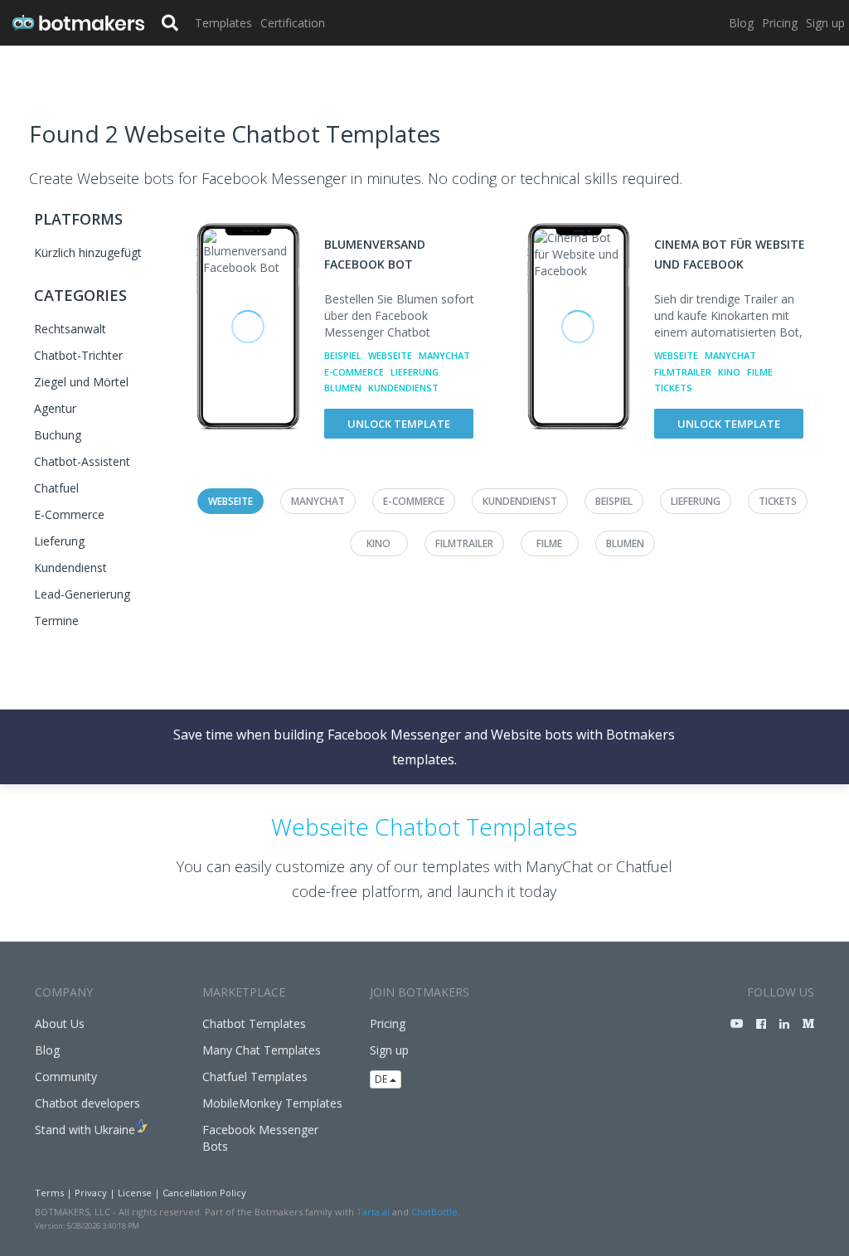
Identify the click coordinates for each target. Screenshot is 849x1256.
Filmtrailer (682, 372)
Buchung (57, 435)
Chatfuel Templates (255, 1076)
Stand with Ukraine (85, 1129)
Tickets (673, 387)
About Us (60, 1023)
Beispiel (342, 355)
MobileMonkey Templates (272, 1103)
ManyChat (444, 355)
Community (66, 1076)
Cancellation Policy (204, 1192)
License (135, 1192)
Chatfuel (56, 488)
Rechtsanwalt (70, 329)
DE (382, 1079)
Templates (223, 23)
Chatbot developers (87, 1103)
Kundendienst (70, 567)
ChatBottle (434, 1211)
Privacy (91, 1192)
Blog (741, 23)
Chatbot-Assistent (82, 461)
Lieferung (59, 541)
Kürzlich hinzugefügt (88, 252)
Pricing (780, 23)
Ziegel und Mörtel (81, 382)
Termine (56, 620)
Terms (49, 1192)
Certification (292, 23)
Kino (729, 372)
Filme (760, 372)
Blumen (342, 387)
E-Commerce (69, 514)
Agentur (55, 408)
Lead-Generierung (82, 594)
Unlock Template (398, 423)
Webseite (390, 355)
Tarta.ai (373, 1211)
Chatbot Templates (254, 1023)
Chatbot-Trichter (78, 355)
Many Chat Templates (261, 1050)
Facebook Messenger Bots (260, 1138)
